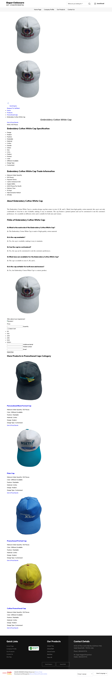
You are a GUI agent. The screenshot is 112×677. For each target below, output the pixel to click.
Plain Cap (10, 473)
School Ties (50, 646)
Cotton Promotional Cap (16, 608)
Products (9, 112)
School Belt (50, 649)
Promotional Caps (12, 115)
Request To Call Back (13, 108)
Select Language (100, 673)
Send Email (100, 3)
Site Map (9, 657)
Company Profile (49, 9)
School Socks (51, 651)
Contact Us (71, 9)
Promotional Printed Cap (17, 541)
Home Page (37, 9)
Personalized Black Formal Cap (19, 406)
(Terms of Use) (38, 672)
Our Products (61, 9)
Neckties (49, 654)
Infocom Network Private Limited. (38, 674)
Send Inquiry (13, 106)
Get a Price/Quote (12, 122)
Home (9, 110)
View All (49, 657)
